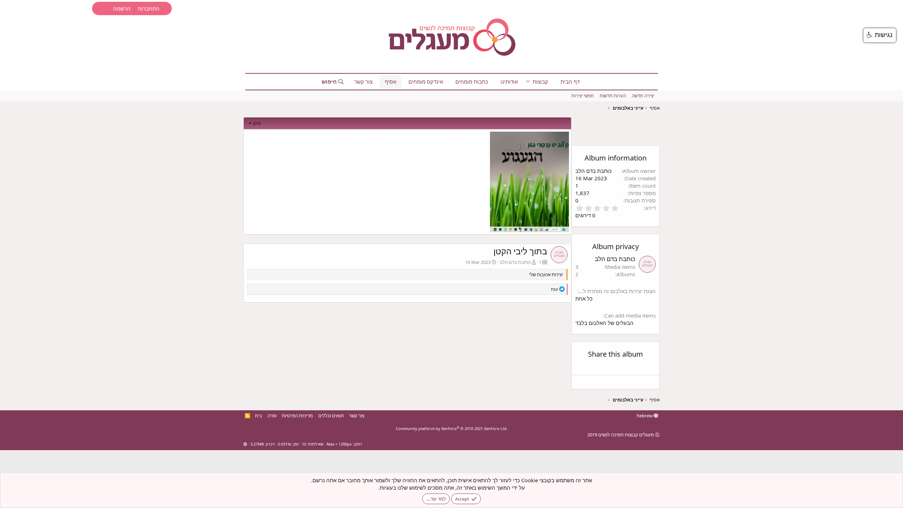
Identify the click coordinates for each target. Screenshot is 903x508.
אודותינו (509, 81)
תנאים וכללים (331, 415)
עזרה (272, 415)
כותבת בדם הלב (515, 262)
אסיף (390, 81)
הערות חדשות (613, 95)
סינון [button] (257, 123)
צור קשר (363, 81)
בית (258, 415)
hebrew (645, 415)
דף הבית (570, 81)
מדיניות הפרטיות (297, 415)
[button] (528, 81)
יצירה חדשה (643, 95)
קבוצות (540, 81)
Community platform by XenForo (452, 428)
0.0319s (284, 444)
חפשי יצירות (582, 95)
